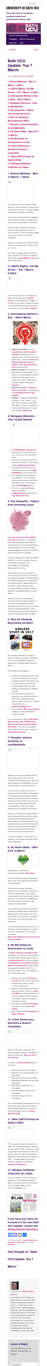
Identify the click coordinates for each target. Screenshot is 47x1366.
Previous (12, 49)
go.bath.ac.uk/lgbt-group (17, 1164)
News (22, 43)
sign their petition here (20, 495)
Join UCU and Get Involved (18, 35)
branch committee (23, 1062)
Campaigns (13, 39)
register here (27, 410)
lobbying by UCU (17, 960)
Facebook (33, 308)
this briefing (33, 1003)
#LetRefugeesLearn (19, 493)
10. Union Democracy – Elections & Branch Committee (20, 149)
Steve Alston (30, 873)
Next (36, 49)
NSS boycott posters (31, 709)
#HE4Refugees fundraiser (24, 450)
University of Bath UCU (22, 7)
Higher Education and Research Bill (24, 953)
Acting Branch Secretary (17, 732)
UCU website (33, 719)
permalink (11, 1244)
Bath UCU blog (13, 722)
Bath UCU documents (27, 39)
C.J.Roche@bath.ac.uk (24, 485)
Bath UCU (30, 76)
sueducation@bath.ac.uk (21, 706)
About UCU (13, 43)
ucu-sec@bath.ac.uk (26, 258)
